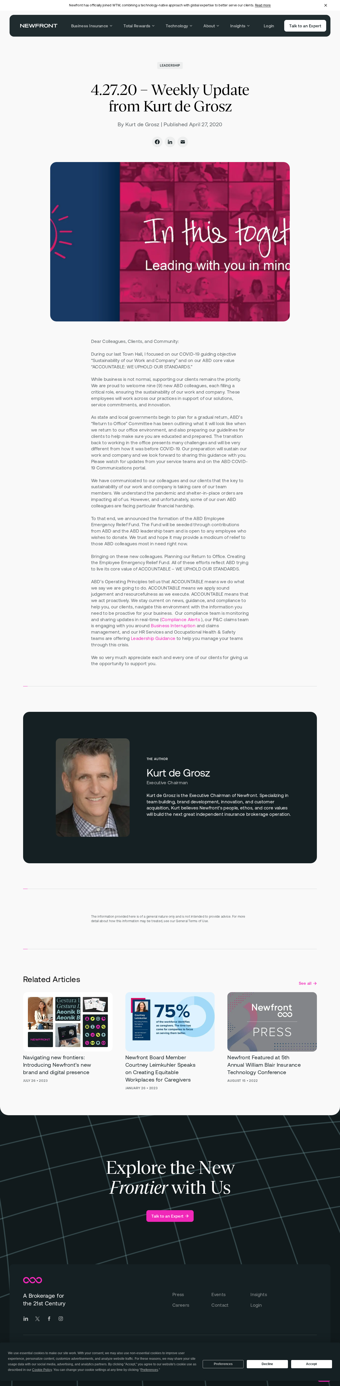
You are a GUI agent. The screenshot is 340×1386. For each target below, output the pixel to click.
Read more (263, 5)
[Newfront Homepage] (38, 25)
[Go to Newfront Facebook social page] (49, 1318)
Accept (311, 1364)
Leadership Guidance (153, 638)
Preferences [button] (149, 1370)
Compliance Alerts (181, 619)
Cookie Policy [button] (42, 1370)
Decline (267, 1364)
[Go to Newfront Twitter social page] (37, 1318)
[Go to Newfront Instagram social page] (60, 1318)
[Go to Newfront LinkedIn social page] (25, 1318)
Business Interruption (173, 625)
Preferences (223, 1364)
